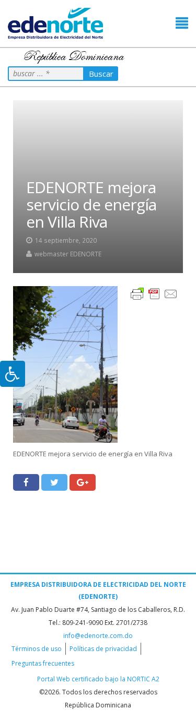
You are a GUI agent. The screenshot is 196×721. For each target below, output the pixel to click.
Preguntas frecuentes (42, 663)
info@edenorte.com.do (98, 635)
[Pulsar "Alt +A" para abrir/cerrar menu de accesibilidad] (12, 374)
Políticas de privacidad (103, 648)
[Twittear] (54, 482)
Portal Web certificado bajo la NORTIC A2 (98, 679)
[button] (182, 23)
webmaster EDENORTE (67, 254)
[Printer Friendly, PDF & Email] (154, 293)
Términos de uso (36, 648)
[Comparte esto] (26, 482)
